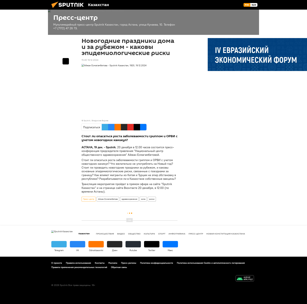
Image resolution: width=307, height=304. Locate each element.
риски (151, 199)
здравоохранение (129, 199)
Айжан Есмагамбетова (108, 199)
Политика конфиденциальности (156, 262)
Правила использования (78, 262)
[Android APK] (245, 278)
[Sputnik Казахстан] (69, 8)
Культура (149, 233)
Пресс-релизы (128, 262)
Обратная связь (119, 267)
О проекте (56, 262)
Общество (134, 233)
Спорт (161, 233)
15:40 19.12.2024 (90, 60)
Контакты (100, 262)
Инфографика (177, 233)
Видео (121, 233)
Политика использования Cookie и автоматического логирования (211, 262)
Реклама (112, 262)
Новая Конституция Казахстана (225, 233)
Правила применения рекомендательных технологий (79, 267)
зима (143, 199)
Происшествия (105, 233)
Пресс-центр (88, 199)
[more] (66, 61)
